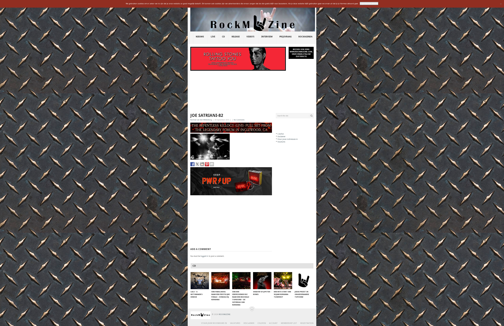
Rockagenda (305, 36)
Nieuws (200, 36)
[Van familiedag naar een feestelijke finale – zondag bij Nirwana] (220, 280)
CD (223, 36)
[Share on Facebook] (192, 164)
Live (213, 36)
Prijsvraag (285, 36)
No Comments (239, 120)
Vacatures (281, 142)
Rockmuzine (224, 314)
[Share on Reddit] (202, 164)
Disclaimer (281, 136)
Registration (306, 323)
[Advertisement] (252, 90)
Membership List (289, 323)
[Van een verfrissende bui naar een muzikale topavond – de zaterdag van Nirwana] (241, 280)
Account (273, 323)
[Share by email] (212, 164)
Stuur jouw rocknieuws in (287, 139)
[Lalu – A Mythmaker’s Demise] (200, 280)
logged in (204, 256)
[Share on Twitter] (197, 164)
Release (236, 36)
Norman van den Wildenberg (201, 120)
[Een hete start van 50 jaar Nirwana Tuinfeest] (283, 280)
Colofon (280, 134)
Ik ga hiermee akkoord (369, 3)
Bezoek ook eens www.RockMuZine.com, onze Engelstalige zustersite (301, 52)
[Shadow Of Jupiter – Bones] (262, 280)
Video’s (250, 36)
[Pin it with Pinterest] (207, 164)
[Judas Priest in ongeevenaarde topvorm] (304, 280)
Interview (267, 36)
